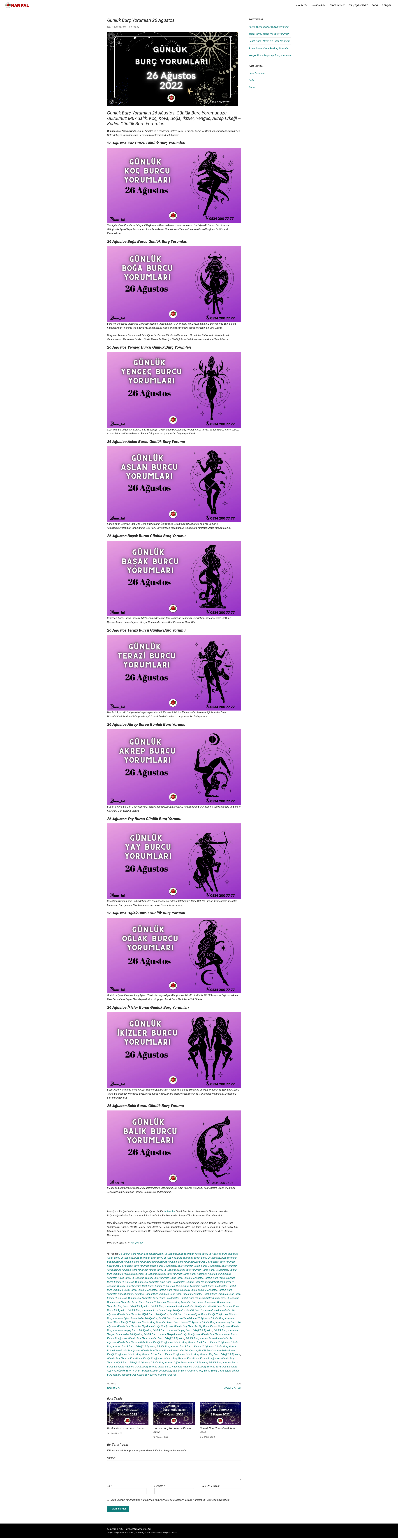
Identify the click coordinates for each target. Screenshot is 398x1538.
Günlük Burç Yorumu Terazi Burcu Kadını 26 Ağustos (163, 1366)
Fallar (252, 80)
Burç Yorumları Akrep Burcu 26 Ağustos (199, 1253)
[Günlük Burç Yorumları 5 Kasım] (127, 1413)
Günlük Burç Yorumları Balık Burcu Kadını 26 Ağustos (146, 1286)
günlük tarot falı (167, 1374)
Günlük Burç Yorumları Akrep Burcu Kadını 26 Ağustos (187, 1273)
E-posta (159, 1486)
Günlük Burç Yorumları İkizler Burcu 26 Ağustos (153, 1298)
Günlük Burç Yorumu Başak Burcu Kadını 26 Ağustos (185, 1346)
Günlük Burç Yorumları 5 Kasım (125, 1428)
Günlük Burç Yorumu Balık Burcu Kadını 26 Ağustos (202, 1342)
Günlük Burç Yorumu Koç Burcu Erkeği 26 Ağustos (213, 1354)
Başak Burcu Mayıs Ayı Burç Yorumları (269, 41)
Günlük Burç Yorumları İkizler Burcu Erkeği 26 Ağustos (209, 1298)
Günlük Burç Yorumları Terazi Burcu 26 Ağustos (184, 1318)
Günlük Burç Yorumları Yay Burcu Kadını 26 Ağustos (202, 1326)
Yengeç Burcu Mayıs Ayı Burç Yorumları (270, 55)
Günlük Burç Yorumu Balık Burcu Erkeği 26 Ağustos (145, 1342)
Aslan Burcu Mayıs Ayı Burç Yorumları (269, 48)
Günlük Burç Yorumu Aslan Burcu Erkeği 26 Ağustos (156, 1338)
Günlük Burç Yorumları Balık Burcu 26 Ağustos (160, 1282)
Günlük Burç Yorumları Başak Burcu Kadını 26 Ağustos (188, 1289)
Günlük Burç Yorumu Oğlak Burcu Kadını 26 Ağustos (179, 1362)
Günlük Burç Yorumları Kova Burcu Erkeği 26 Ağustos (156, 1310)
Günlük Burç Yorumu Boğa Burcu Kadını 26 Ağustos (169, 1350)
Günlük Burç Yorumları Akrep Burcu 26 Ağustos (202, 1269)
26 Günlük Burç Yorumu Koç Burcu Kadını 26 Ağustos (148, 1253)
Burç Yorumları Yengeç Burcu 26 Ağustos (154, 1269)
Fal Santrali (172, 1532)
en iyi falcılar (137, 1532)
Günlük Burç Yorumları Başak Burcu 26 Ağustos (201, 1286)
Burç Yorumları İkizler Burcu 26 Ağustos (155, 1261)
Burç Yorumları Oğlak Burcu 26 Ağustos (155, 1265)
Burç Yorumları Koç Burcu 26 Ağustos (198, 1261)
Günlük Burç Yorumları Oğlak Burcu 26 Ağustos (142, 1314)
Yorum (111, 1458)
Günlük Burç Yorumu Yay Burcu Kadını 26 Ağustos (144, 1370)
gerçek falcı (124, 1532)
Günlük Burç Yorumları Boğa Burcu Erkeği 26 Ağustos (174, 1294)
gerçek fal (112, 1532)
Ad (109, 1486)
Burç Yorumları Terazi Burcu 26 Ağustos (199, 1265)
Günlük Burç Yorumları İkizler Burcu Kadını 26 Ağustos (136, 1302)
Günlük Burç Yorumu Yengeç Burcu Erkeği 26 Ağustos (201, 1370)
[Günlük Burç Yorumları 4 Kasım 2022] (174, 1413)
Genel (252, 87)
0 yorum (135, 27)
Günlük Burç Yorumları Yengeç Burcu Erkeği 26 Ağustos (183, 1330)
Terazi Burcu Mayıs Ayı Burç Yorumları (269, 33)
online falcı (160, 1532)
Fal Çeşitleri (137, 1242)
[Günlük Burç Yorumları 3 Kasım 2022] (220, 1413)
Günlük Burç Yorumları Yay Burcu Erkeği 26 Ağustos (145, 1326)
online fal (169, 1211)
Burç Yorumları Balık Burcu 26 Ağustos (155, 1257)
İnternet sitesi (211, 1486)
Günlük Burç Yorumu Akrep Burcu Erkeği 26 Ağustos (171, 1334)
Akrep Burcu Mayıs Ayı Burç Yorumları (269, 26)
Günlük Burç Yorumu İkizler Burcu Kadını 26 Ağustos (156, 1354)
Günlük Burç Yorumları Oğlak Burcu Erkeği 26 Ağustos (198, 1314)
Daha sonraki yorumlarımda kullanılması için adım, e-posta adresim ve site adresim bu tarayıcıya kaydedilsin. (170, 1499)
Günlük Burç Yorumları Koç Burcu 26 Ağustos (191, 1302)
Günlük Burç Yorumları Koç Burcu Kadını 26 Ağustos (179, 1306)
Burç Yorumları (257, 73)
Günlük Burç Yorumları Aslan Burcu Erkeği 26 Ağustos (174, 1278)
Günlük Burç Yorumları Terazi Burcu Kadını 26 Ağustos (171, 1322)
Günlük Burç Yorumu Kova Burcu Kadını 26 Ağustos (192, 1358)
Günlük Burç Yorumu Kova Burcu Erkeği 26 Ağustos (135, 1358)
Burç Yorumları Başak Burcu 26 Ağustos (198, 1257)
